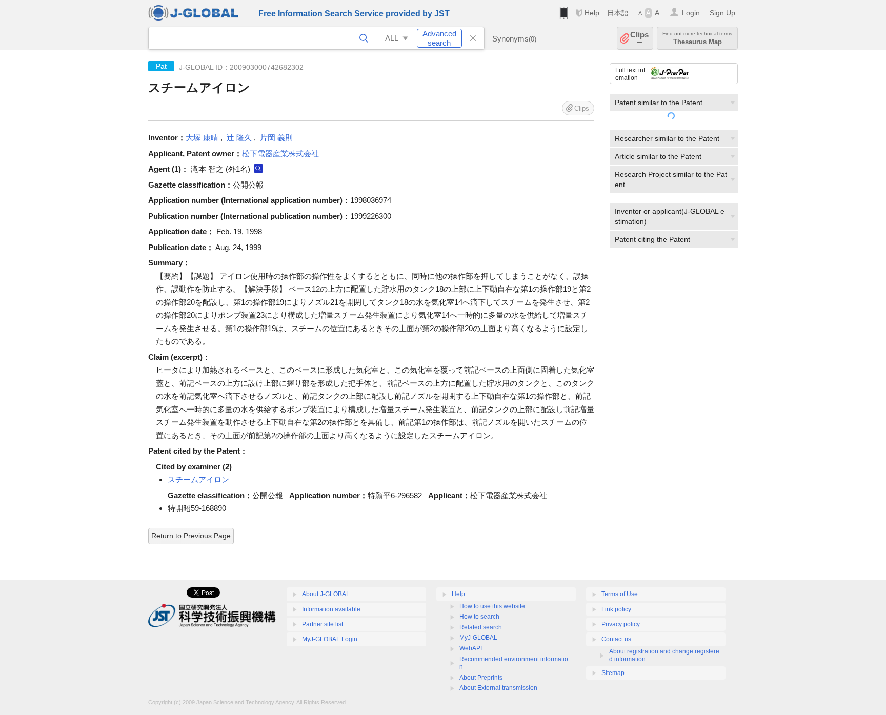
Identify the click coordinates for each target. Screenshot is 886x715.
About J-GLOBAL (326, 594)
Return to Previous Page (191, 536)
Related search (480, 627)
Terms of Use (619, 594)
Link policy (616, 609)
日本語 (618, 13)
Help (592, 13)
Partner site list (322, 624)
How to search (479, 616)
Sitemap (613, 673)
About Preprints (480, 677)
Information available (331, 609)
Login (691, 13)
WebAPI (470, 648)
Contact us (616, 639)
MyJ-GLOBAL (478, 637)
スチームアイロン (198, 479)
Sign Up (722, 13)
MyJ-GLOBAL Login (329, 639)
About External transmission (498, 687)
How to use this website (492, 606)
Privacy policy (620, 624)
